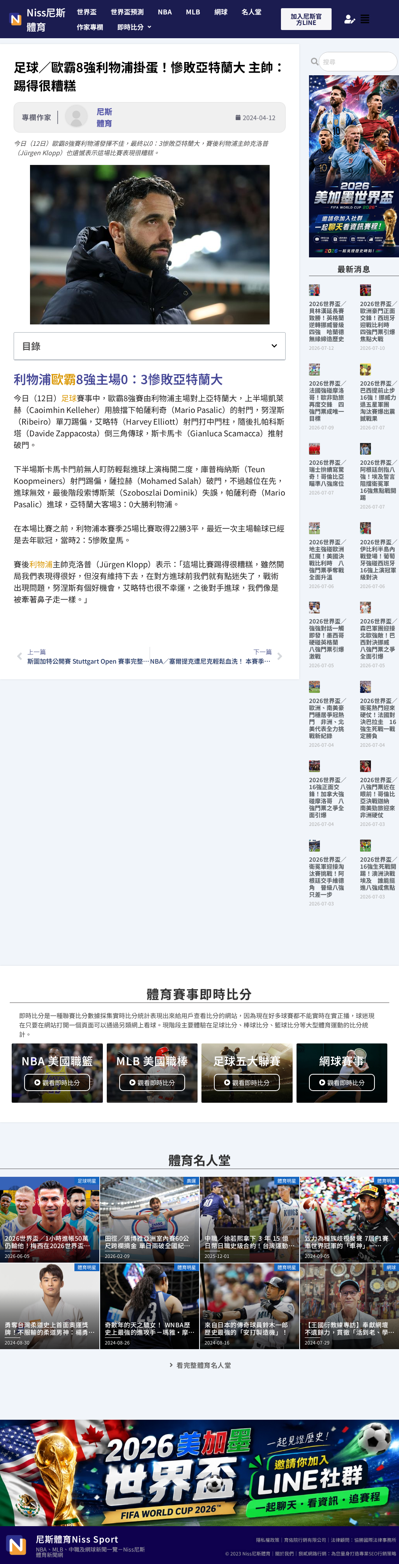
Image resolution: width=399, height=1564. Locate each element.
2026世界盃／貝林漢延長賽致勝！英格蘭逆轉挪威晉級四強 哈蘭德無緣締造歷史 (327, 321)
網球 (221, 11)
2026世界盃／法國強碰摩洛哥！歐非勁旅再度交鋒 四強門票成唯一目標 (327, 400)
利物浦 (41, 564)
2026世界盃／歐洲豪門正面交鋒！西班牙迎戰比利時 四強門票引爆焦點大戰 (378, 321)
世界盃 (87, 11)
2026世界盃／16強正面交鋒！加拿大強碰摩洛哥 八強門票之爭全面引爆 (327, 797)
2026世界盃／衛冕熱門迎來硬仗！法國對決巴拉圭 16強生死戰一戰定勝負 (378, 718)
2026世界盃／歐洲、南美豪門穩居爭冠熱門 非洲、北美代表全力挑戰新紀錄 (327, 718)
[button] (134, 26)
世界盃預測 (127, 11)
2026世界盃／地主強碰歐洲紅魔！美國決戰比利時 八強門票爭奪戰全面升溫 (327, 559)
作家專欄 (90, 27)
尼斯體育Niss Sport (77, 1538)
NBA (165, 11)
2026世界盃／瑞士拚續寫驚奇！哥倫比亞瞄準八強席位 (327, 472)
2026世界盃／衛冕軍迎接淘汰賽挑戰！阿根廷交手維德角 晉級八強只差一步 (327, 876)
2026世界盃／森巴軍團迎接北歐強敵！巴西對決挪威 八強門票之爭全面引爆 (378, 638)
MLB (193, 11)
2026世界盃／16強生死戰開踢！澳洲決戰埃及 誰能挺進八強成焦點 (378, 873)
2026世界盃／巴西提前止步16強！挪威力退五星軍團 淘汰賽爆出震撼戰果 (378, 400)
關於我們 (284, 1553)
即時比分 (130, 27)
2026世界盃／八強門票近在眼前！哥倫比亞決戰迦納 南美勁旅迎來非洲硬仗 (378, 797)
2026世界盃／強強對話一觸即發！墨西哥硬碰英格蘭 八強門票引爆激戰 (327, 638)
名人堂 (251, 11)
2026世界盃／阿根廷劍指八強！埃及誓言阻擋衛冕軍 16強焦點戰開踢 (378, 479)
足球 (69, 398)
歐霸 (63, 379)
